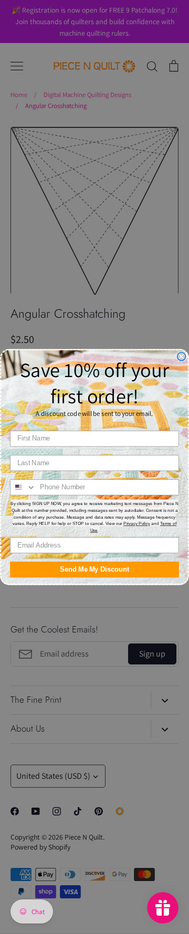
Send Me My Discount (94, 569)
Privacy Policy (136, 523)
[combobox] (23, 487)
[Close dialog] (181, 356)
